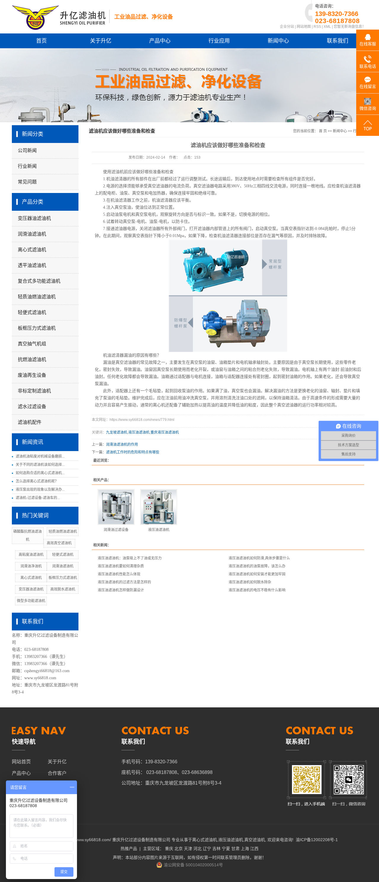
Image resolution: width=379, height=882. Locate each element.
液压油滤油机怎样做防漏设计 (121, 590)
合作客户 (57, 773)
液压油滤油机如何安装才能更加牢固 (257, 574)
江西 (254, 848)
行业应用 (219, 41)
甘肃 (235, 848)
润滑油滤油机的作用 (122, 444)
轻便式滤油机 (32, 312)
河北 (197, 848)
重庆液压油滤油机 (164, 432)
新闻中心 (278, 41)
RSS (317, 27)
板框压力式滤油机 (37, 328)
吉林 (216, 848)
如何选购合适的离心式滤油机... (40, 473)
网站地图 (304, 27)
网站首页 (21, 761)
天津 (188, 848)
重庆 (169, 848)
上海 (245, 848)
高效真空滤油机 (59, 543)
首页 (41, 41)
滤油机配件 (29, 422)
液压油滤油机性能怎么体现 (119, 574)
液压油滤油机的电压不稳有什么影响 (257, 590)
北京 (178, 848)
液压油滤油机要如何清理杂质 (121, 566)
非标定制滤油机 (34, 390)
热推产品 (129, 848)
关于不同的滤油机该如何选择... (40, 465)
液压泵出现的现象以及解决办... (40, 489)
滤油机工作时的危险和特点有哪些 (132, 452)
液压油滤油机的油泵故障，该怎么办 (257, 566)
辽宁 (207, 848)
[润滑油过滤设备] (116, 507)
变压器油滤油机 (34, 218)
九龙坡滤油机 (116, 432)
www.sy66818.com (40, 678)
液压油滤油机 (139, 432)
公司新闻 (27, 150)
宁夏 (226, 848)
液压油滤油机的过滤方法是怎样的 (124, 582)
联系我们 (337, 41)
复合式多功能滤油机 (39, 281)
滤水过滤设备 (32, 406)
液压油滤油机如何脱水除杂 (250, 582)
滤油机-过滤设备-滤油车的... (38, 498)
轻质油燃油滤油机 (37, 296)
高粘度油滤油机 (31, 555)
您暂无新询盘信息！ (350, 27)
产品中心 (160, 41)
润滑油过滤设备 (116, 530)
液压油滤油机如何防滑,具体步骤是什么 (259, 558)
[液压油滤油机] (158, 507)
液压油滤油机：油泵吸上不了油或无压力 (130, 558)
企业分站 (287, 27)
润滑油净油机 (31, 566)
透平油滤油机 (32, 265)
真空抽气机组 (32, 343)
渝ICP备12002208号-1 (317, 839)
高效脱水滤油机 (62, 589)
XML (327, 27)
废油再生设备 (32, 375)
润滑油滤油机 (32, 233)
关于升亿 (100, 41)
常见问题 (27, 181)
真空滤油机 (254, 839)
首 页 (323, 131)
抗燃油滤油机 (32, 359)
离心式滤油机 (32, 249)
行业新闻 (27, 166)
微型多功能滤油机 (31, 601)
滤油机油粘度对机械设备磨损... (40, 456)
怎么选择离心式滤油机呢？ (37, 481)
